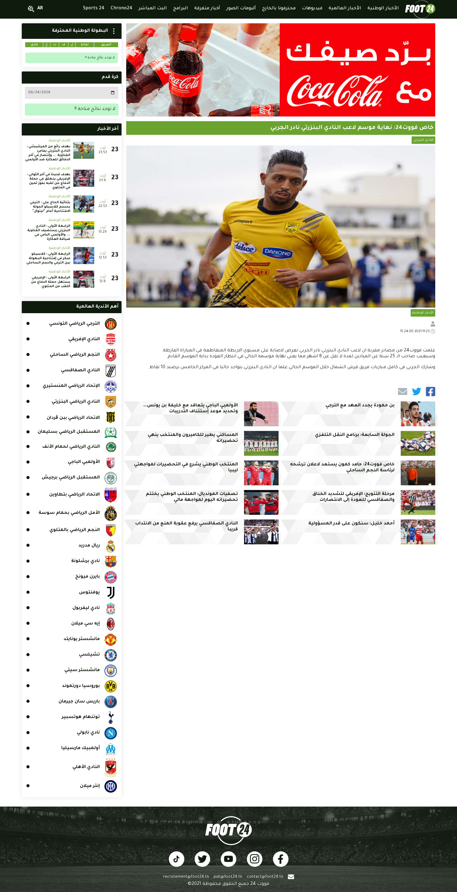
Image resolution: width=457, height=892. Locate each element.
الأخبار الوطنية (423, 313)
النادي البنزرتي (423, 140)
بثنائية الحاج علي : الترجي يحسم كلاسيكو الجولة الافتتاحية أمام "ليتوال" (50, 207)
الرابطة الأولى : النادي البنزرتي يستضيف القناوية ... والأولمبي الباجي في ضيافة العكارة (48, 232)
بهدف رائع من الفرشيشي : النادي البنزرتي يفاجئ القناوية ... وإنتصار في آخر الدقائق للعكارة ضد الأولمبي (47, 153)
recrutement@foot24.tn (186, 877)
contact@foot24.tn (265, 877)
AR (40, 8)
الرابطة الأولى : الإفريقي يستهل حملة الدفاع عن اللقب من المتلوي (50, 282)
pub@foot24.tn (228, 877)
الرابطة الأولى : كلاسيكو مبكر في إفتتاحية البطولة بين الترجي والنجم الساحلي (48, 258)
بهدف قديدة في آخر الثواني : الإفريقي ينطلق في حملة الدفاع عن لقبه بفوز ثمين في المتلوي (48, 181)
